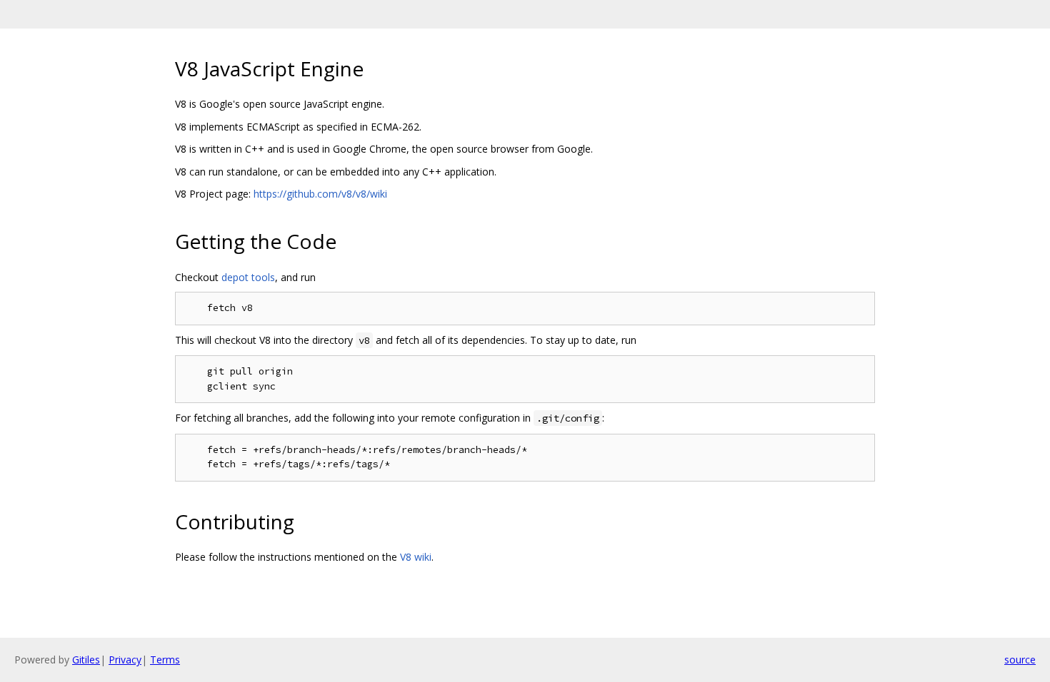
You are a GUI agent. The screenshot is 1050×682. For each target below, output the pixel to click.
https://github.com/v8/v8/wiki (320, 193)
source (1020, 659)
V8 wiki (415, 557)
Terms (165, 659)
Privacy (125, 659)
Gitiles (86, 659)
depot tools (248, 277)
